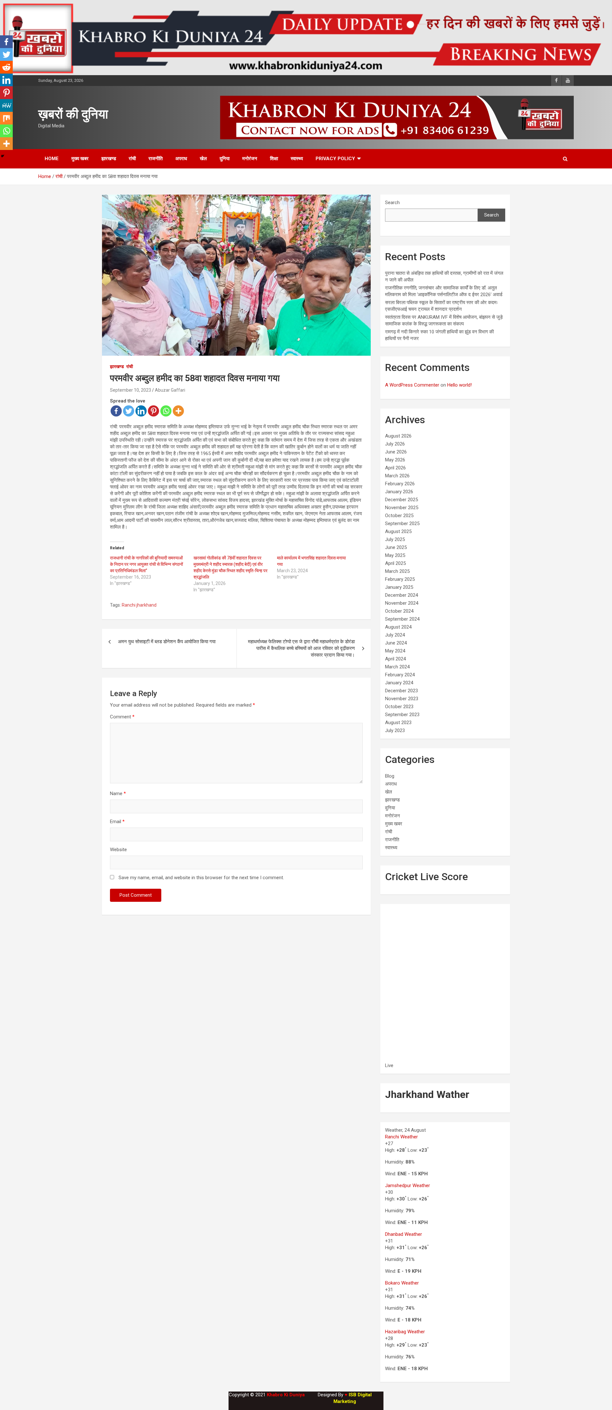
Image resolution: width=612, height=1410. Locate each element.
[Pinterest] (153, 411)
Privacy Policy (335, 158)
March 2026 (397, 476)
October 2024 (399, 611)
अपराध (181, 158)
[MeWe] (6, 105)
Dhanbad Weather (403, 1234)
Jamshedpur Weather (407, 1185)
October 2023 (399, 706)
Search (392, 202)
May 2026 (395, 460)
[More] (178, 411)
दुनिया (224, 158)
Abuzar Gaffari (170, 390)
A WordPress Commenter (412, 385)
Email (117, 821)
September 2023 (402, 714)
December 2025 (401, 499)
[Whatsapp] (165, 411)
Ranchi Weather (401, 1137)
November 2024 (401, 603)
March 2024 (397, 667)
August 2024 (398, 627)
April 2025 (395, 563)
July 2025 (395, 539)
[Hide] (2, 156)
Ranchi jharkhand (139, 605)
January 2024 (399, 683)
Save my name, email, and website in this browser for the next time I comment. (201, 877)
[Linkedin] (141, 411)
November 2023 (401, 698)
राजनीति (156, 158)
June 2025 (396, 547)
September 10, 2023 (130, 390)
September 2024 (402, 619)
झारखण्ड (108, 158)
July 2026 (395, 444)
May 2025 (395, 555)
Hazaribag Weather (405, 1332)
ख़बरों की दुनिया (73, 114)
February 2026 (400, 484)
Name (118, 793)
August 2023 (398, 722)
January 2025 (399, 587)
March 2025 (397, 571)
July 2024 (395, 635)
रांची (132, 158)
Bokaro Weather (402, 1283)
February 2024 (400, 675)
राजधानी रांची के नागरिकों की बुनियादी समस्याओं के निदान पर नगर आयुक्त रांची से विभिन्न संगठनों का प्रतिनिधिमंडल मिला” (146, 564)
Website (118, 849)
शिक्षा (274, 158)
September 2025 (402, 523)
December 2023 (401, 691)
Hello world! (459, 385)
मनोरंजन (249, 158)
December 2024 (401, 595)
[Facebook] (116, 411)
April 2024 (395, 659)
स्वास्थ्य (297, 158)
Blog (389, 776)
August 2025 (398, 531)
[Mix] (6, 118)
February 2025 (400, 579)
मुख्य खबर (80, 158)
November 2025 (401, 507)
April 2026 (395, 468)
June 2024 (396, 643)
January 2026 (399, 492)
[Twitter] (128, 411)
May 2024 (395, 651)
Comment (122, 717)
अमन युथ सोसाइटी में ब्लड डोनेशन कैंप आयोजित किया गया (166, 641)
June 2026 (396, 452)
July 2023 (395, 730)
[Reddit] (6, 67)
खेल (203, 158)
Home (52, 158)
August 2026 (398, 436)
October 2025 (399, 515)
